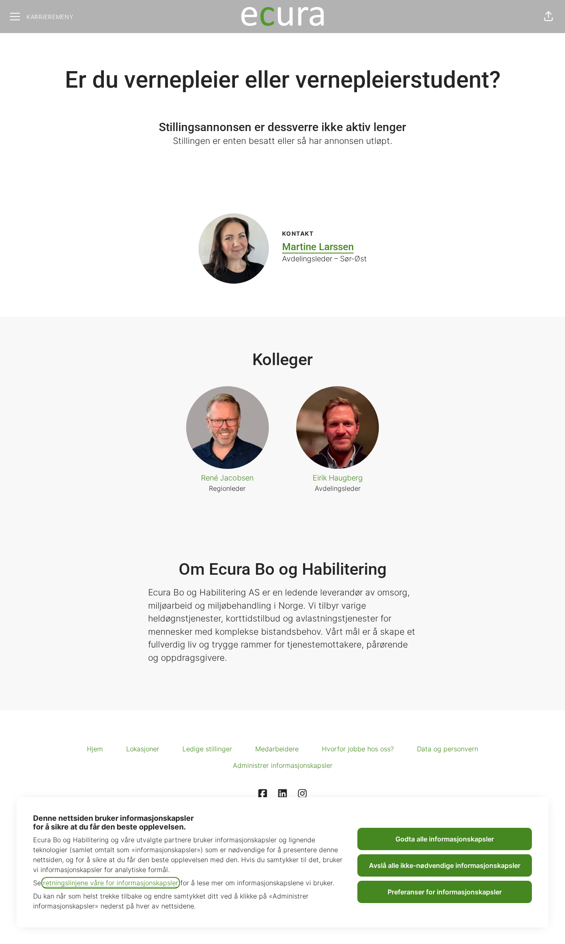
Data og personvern (447, 749)
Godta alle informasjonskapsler (444, 839)
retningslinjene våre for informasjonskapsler (110, 883)
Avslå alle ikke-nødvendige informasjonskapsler (444, 865)
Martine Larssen (318, 247)
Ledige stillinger (207, 749)
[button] (548, 16)
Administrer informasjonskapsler (283, 765)
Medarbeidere (277, 749)
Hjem (95, 749)
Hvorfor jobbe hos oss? (358, 749)
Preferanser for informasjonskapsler (445, 892)
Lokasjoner (142, 749)
